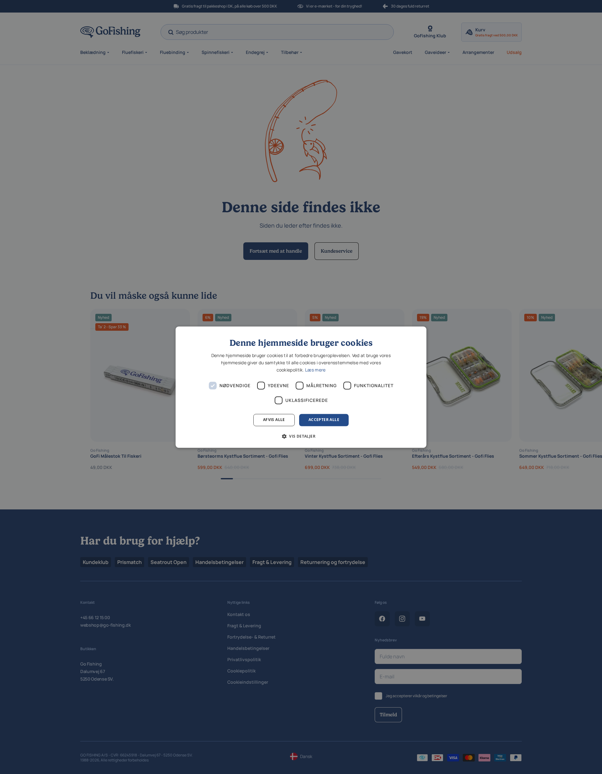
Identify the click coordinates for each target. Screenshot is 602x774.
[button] (301, 436)
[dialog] (301, 387)
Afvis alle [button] (274, 420)
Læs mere (315, 370)
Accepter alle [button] (324, 420)
